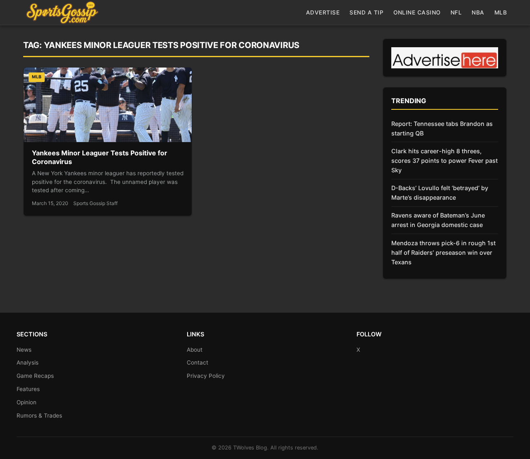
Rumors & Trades (39, 415)
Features (28, 389)
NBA (478, 12)
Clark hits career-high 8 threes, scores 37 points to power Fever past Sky (444, 160)
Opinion (26, 402)
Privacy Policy (206, 375)
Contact (197, 362)
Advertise (323, 12)
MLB (500, 12)
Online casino (417, 12)
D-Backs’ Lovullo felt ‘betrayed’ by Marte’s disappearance (439, 192)
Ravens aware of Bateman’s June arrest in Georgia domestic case (438, 220)
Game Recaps (35, 375)
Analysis (28, 362)
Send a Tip (366, 12)
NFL (456, 12)
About (194, 349)
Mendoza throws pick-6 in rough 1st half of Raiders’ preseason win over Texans (443, 252)
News (24, 349)
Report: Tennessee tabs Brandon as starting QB (442, 128)
